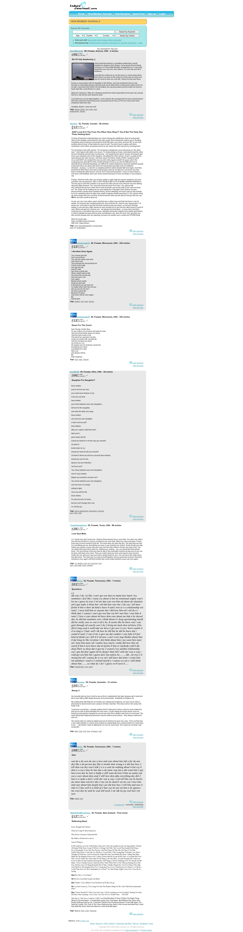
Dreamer (81, 682)
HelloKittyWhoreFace (80, 813)
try (75, 228)
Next (83, 921)
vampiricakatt (83, 243)
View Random (122, 14)
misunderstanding (85, 226)
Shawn (82, 111)
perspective (97, 226)
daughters (93, 511)
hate (80, 731)
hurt (87, 109)
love (100, 563)
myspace (94, 731)
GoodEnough (76, 51)
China (79, 581)
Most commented (114, 40)
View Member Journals (100, 14)
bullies (77, 301)
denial (77, 109)
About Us (99, 924)
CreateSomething (78, 525)
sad (100, 731)
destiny (80, 563)
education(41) (114, 43)
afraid (77, 799)
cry (76, 563)
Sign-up (152, 14)
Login (162, 14)
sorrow (91, 301)
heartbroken (79, 667)
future (82, 109)
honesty (101, 511)
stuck (91, 667)
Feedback (144, 924)
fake (76, 731)
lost (89, 563)
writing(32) (132, 43)
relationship (74, 111)
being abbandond (81, 511)
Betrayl (77, 911)
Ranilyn (73, 124)
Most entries (92, 40)
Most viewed (102, 40)
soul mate (78, 565)
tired (71, 228)
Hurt (76, 360)
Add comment (138, 115)
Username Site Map (123, 924)
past (95, 109)
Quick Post (138, 14)
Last (87, 921)
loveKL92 (74, 372)
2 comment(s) (119, 805)
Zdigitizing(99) (94, 43)
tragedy (90, 565)
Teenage (93, 911)
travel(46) (105, 43)
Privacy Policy (146, 930)
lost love (94, 563)
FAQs (106, 924)
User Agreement (131, 930)
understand (81, 228)
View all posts (138, 118)
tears (84, 565)
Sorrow (86, 360)
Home (81, 14)
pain (91, 109)
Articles (112, 924)
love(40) (124, 43)
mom (75, 513)
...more (140, 43)
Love (87, 911)
